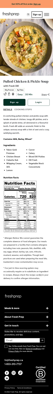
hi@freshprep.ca (14, 360)
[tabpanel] (26, 197)
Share (44, 94)
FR (28, 14)
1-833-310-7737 (13, 364)
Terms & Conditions (33, 349)
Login (38, 102)
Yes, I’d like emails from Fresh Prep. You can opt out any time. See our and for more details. (27, 348)
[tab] (8, 111)
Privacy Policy (14, 351)
